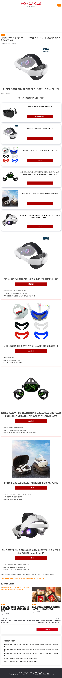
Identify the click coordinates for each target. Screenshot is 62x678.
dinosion (14, 43)
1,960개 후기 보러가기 (40, 116)
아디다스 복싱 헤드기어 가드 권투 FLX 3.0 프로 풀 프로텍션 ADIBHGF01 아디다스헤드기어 (15, 609)
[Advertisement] (31, 20)
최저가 (31, 284)
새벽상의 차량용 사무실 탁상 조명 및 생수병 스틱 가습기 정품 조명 (20, 658)
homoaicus (31, 4)
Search (47, 629)
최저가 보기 (40, 138)
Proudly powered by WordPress (19, 674)
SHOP (3, 35)
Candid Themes (48, 674)
